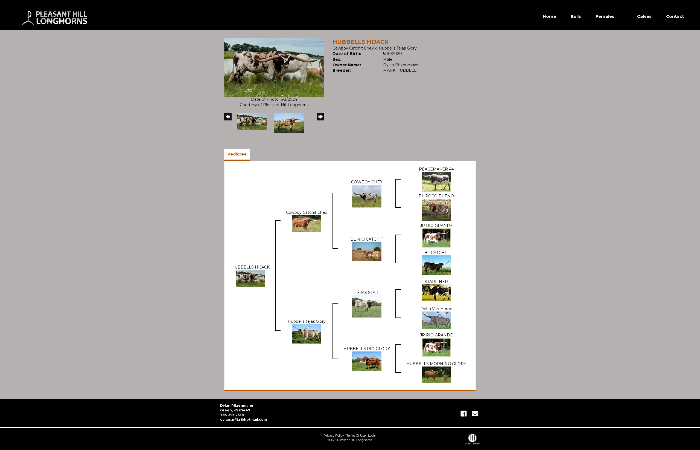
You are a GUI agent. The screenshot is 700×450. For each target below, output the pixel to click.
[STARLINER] (436, 292)
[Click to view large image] (274, 67)
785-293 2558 (232, 415)
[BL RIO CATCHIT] (366, 251)
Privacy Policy (334, 435)
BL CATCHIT (436, 252)
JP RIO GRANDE (436, 225)
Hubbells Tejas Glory (398, 48)
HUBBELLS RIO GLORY (366, 348)
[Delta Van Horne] (436, 319)
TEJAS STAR (366, 292)
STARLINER (436, 281)
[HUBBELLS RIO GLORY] (366, 360)
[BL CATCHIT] (436, 264)
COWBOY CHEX (367, 182)
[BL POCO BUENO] (436, 209)
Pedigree (237, 154)
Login (372, 435)
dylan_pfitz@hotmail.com (243, 419)
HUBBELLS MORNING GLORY (436, 363)
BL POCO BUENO (436, 196)
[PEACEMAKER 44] (436, 181)
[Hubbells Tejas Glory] (306, 333)
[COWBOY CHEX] (366, 195)
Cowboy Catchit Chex (353, 48)
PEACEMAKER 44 (436, 169)
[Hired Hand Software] (472, 442)
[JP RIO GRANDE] (436, 237)
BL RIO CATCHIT (367, 239)
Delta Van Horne (436, 308)
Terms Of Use (356, 435)
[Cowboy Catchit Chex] (306, 223)
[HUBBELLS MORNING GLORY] (436, 374)
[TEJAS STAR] (366, 306)
